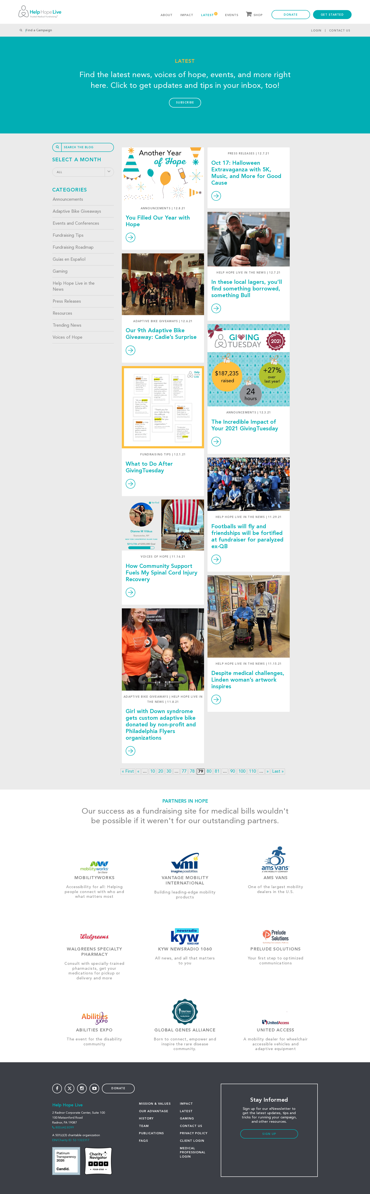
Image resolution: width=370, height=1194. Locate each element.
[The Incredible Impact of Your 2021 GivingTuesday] (248, 365)
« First (128, 771)
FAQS (143, 1140)
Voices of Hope (67, 337)
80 (209, 771)
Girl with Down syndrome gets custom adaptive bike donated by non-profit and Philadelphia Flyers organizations (161, 725)
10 (152, 771)
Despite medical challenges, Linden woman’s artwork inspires (247, 680)
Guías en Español (69, 259)
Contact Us (340, 30)
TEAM (144, 1126)
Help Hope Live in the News (74, 286)
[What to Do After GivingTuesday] (163, 407)
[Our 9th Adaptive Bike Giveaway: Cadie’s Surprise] (163, 284)
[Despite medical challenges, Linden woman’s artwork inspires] (248, 616)
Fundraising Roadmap (73, 247)
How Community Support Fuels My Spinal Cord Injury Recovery (161, 573)
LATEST (186, 1111)
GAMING (187, 1118)
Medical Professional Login (193, 1152)
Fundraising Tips (68, 235)
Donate (291, 14)
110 (252, 771)
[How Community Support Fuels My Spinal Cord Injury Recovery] (163, 525)
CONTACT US (191, 1126)
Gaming (60, 271)
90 (232, 771)
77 (184, 771)
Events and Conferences (76, 223)
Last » (278, 771)
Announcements (68, 200)
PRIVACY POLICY (193, 1133)
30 (168, 771)
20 (160, 771)
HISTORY (146, 1118)
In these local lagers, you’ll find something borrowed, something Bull (246, 289)
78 (192, 771)
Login (316, 30)
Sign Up (269, 1134)
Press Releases (67, 301)
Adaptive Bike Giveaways (77, 211)
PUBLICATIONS (151, 1133)
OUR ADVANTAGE (153, 1111)
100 (241, 771)
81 (217, 771)
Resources (62, 313)
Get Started (332, 14)
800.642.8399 (64, 1127)
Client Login (192, 1140)
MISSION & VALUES (155, 1103)
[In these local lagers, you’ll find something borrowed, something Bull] (248, 239)
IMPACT (186, 1103)
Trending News (67, 325)
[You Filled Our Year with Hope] (163, 174)
